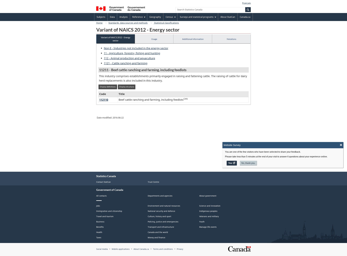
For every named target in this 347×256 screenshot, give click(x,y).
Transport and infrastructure (161, 227)
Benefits (100, 227)
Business (100, 221)
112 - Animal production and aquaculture (129, 58)
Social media (102, 249)
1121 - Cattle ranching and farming (125, 63)
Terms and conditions (163, 249)
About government (207, 195)
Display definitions (108, 87)
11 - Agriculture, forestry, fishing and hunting (132, 53)
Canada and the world (158, 232)
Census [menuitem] (169, 16)
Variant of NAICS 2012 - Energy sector (115, 39)
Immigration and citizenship (109, 211)
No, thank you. (248, 163)
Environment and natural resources (164, 206)
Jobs (98, 206)
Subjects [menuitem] (101, 16)
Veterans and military (209, 216)
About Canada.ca (141, 249)
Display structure (126, 87)
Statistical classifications (166, 22)
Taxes (98, 237)
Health (99, 232)
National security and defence (161, 211)
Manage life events (208, 227)
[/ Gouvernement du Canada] (120, 9)
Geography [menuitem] (155, 16)
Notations (231, 39)
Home (99, 22)
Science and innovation (209, 206)
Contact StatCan (103, 182)
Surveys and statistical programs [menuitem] (196, 16)
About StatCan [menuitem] (227, 16)
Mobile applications (121, 249)
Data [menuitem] (112, 16)
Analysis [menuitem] (123, 16)
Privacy (180, 249)
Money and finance (156, 237)
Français (246, 3)
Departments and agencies (160, 195)
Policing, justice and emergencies (163, 221)
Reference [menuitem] (137, 16)
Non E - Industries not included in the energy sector (136, 48)
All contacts (101, 195)
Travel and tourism (104, 216)
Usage (154, 39)
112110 (103, 100)
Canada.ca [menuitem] (245, 16)
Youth (202, 221)
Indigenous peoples (208, 211)
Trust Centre (153, 182)
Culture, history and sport (159, 216)
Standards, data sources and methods (128, 22)
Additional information (193, 39)
